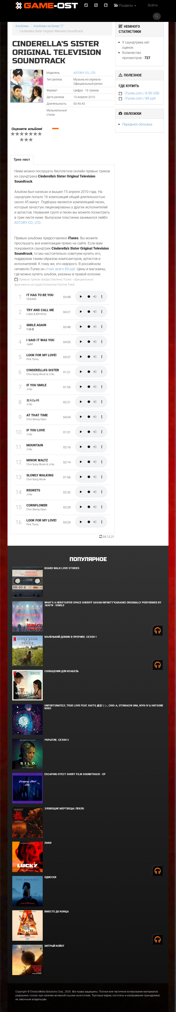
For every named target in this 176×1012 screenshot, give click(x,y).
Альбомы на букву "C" (48, 26)
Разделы (125, 5)
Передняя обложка (137, 124)
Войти (153, 5)
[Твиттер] (86, 5)
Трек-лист (22, 160)
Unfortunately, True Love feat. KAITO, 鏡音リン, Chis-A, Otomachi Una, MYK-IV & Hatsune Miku (103, 707)
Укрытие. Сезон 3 (56, 739)
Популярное (88, 559)
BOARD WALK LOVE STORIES (61, 568)
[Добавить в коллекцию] (18, 73)
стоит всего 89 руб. (60, 269)
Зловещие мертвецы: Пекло (64, 808)
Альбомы (22, 26)
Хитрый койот (54, 945)
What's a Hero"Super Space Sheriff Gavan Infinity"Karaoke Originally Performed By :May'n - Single (102, 604)
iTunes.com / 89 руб (140, 98)
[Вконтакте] (106, 5)
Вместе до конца (56, 911)
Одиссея (50, 877)
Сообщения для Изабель (61, 671)
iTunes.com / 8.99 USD (142, 93)
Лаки (47, 842)
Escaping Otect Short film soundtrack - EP (75, 774)
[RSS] (96, 5)
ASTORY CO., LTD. (84, 72)
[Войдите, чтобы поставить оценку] (13, 134)
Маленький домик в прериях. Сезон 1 (70, 636)
